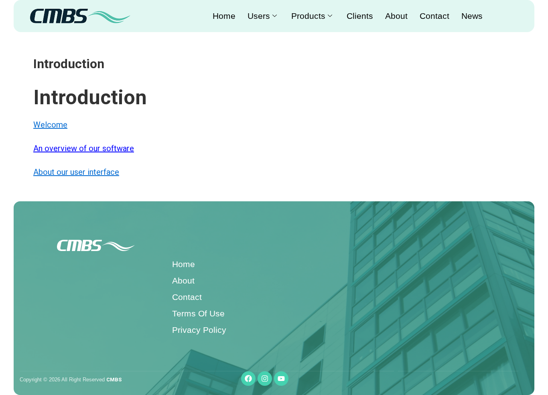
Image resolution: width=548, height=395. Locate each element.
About (396, 15)
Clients (360, 15)
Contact (434, 15)
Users (259, 15)
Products (308, 15)
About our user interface (76, 172)
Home (224, 15)
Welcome (50, 125)
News (472, 15)
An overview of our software (83, 148)
